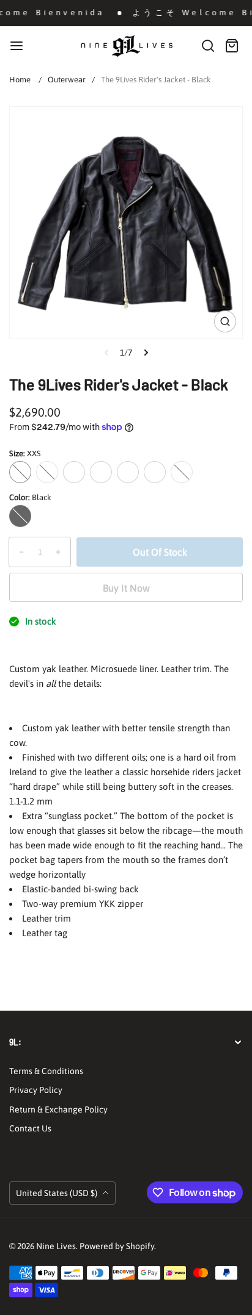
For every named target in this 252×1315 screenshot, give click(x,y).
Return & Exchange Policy (58, 1109)
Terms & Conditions (46, 1071)
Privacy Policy (35, 1090)
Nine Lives (56, 1246)
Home (20, 79)
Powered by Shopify (117, 1246)
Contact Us (30, 1128)
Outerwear (67, 79)
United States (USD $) (57, 1193)
